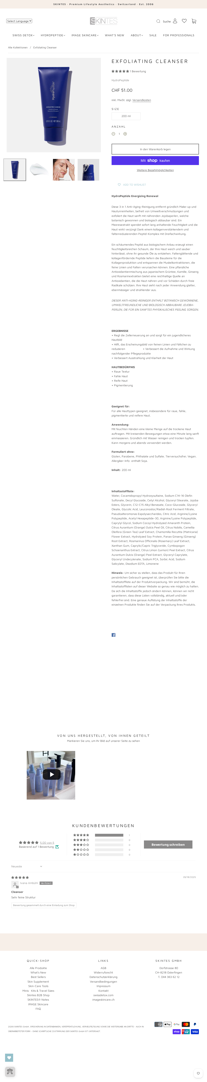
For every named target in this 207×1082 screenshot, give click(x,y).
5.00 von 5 (47, 842)
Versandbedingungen (103, 981)
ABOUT (136, 35)
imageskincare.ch (103, 999)
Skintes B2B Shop (38, 995)
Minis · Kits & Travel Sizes (38, 990)
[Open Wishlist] (9, 1058)
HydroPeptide (52, 35)
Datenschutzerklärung (103, 977)
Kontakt (103, 990)
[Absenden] (160, 21)
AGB (103, 968)
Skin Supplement (38, 981)
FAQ (38, 1008)
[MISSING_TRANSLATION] (157, 21)
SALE (153, 35)
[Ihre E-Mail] (144, 942)
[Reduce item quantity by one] (113, 134)
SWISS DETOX (23, 35)
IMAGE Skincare (84, 35)
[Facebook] (113, 634)
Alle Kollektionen (17, 47)
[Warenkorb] (194, 21)
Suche (167, 21)
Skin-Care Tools (38, 986)
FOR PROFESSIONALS (178, 35)
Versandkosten (141, 100)
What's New (38, 972)
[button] (121, 71)
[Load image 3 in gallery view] (64, 170)
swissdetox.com (103, 995)
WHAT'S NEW (114, 35)
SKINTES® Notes (38, 999)
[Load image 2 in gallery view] (39, 170)
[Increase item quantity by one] (125, 134)
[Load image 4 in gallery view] (88, 170)
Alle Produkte (38, 968)
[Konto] (175, 21)
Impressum (103, 986)
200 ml (126, 116)
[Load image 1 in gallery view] (14, 170)
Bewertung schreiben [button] (168, 844)
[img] (20, 877)
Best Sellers (38, 977)
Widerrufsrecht (103, 972)
